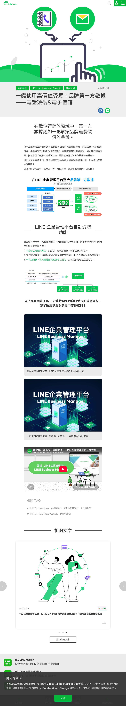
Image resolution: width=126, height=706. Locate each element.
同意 (63, 698)
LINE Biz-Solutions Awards (43, 514)
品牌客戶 (57, 508)
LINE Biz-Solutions (39, 508)
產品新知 (66, 514)
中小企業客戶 (72, 508)
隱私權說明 (110, 688)
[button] (59, 632)
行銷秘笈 (87, 508)
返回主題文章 (63, 639)
